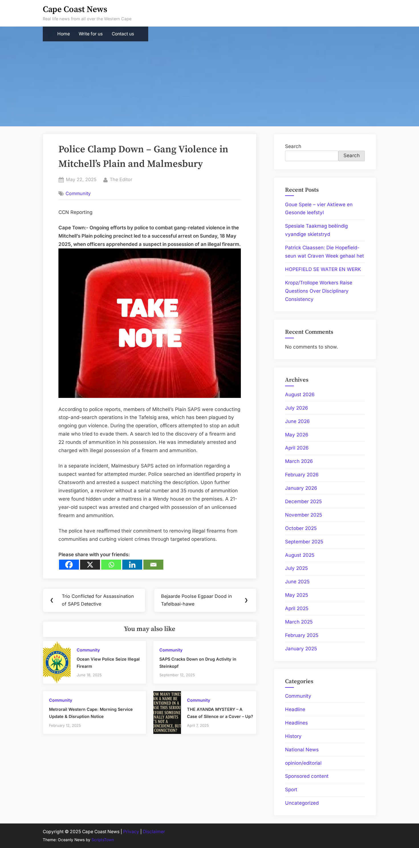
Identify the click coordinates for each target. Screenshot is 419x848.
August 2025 (299, 555)
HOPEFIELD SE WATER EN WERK (323, 269)
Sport (291, 789)
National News (302, 749)
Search (293, 146)
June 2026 (297, 421)
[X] (90, 565)
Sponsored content (307, 776)
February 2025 (301, 635)
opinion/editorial (303, 763)
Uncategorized (302, 803)
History (293, 736)
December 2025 (303, 501)
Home (63, 34)
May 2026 (296, 435)
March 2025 (299, 622)
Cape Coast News (75, 9)
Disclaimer (154, 831)
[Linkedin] (132, 565)
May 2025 (296, 595)
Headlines (296, 723)
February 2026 (302, 474)
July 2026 (296, 408)
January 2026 (301, 488)
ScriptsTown (102, 839)
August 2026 (300, 394)
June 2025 (297, 581)
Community (78, 193)
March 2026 (299, 461)
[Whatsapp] (111, 565)
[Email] (153, 565)
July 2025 (296, 568)
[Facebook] (69, 565)
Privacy (131, 831)
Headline (295, 709)
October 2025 (301, 528)
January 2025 (301, 648)
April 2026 (297, 448)
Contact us (123, 34)
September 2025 (304, 542)
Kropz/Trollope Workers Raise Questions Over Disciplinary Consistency (318, 291)
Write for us (91, 34)
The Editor (121, 179)
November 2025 (303, 515)
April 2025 (296, 608)
